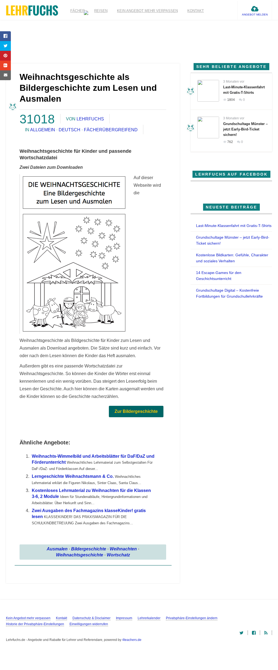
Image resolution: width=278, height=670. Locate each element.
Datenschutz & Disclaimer (91, 618)
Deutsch (69, 129)
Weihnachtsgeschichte (79, 555)
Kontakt (195, 11)
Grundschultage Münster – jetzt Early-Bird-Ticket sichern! (245, 129)
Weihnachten (123, 549)
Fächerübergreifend (111, 129)
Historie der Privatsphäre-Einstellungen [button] (35, 624)
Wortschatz (118, 555)
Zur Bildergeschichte (136, 411)
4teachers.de (131, 640)
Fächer (77, 11)
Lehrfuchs (90, 119)
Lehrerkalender (149, 618)
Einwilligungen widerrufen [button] (89, 624)
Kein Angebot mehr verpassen (147, 11)
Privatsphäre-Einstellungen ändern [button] (191, 618)
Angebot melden (255, 14)
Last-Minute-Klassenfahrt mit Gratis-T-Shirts (233, 225)
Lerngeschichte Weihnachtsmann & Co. (73, 476)
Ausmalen (57, 549)
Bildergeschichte (88, 549)
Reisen (101, 11)
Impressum (124, 618)
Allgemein (42, 129)
